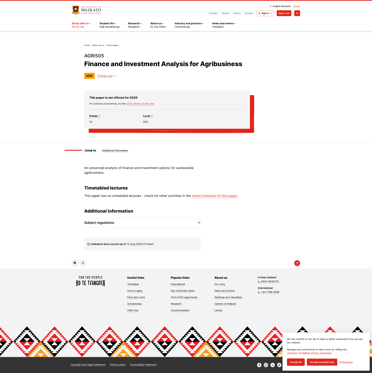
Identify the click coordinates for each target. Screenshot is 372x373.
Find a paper (112, 45)
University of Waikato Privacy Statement (309, 352)
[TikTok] (279, 366)
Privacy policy (117, 364)
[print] (75, 263)
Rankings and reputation (228, 297)
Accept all (295, 362)
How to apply (135, 290)
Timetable (133, 284)
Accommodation (180, 310)
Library (237, 13)
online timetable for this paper (214, 196)
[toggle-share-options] (83, 263)
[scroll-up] (297, 263)
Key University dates (183, 290)
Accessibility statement (143, 364)
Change (296, 6)
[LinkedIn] (272, 366)
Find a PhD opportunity (184, 297)
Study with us (98, 45)
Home (87, 45)
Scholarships (134, 303)
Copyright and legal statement (88, 364)
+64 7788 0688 (270, 292)
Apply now (284, 13)
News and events (224, 290)
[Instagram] (266, 366)
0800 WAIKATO (270, 281)
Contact (213, 13)
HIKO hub (132, 310)
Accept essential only (322, 362)
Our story (219, 284)
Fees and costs (136, 297)
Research (176, 303)
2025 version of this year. (140, 103)
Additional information (115, 150)
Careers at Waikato (225, 303)
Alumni (225, 13)
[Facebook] (259, 366)
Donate (249, 13)
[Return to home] (86, 10)
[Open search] (297, 13)
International (178, 284)
